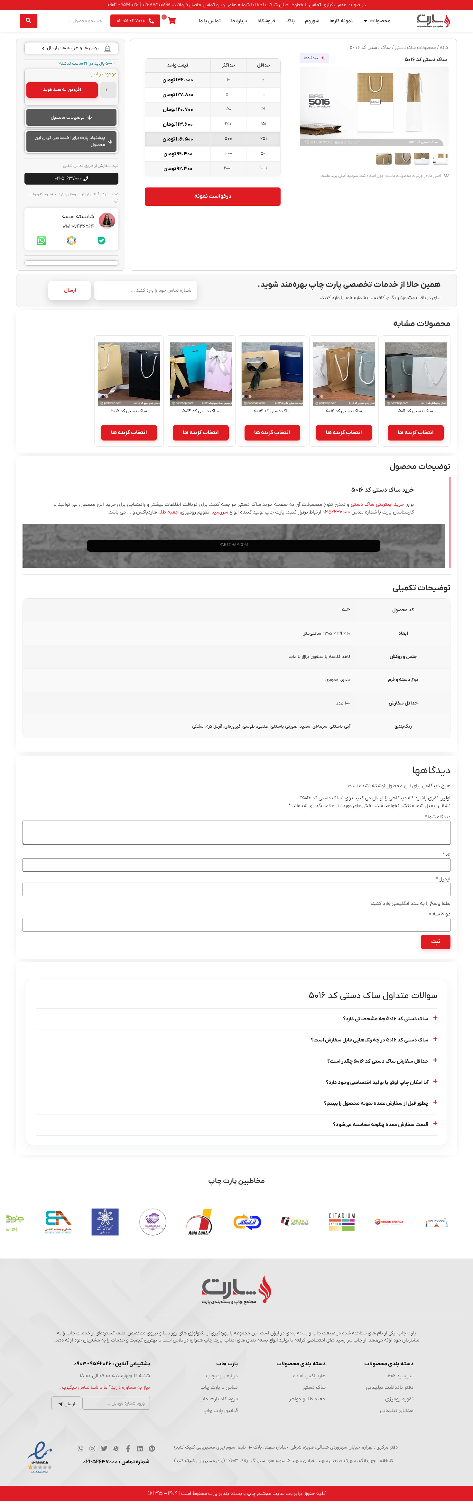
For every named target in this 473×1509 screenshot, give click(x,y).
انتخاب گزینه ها (416, 432)
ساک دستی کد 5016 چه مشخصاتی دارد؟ (385, 1019)
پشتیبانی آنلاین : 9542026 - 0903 (112, 1364)
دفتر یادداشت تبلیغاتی (389, 1387)
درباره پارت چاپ (222, 1376)
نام (446, 854)
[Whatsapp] (80, 1448)
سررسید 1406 (399, 1376)
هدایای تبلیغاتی (396, 1410)
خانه (444, 48)
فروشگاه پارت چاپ (218, 1399)
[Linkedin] (139, 1448)
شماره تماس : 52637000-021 (116, 1462)
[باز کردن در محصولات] (365, 21)
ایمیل (443, 879)
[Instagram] (92, 1448)
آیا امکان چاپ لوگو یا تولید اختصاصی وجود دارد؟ (377, 1082)
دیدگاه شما (437, 817)
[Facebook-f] (128, 1448)
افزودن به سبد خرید (62, 90)
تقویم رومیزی (399, 1399)
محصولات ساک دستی (415, 48)
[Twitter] (104, 1448)
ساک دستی (314, 1387)
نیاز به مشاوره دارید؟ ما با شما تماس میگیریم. (105, 1387)
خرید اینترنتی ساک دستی (377, 504)
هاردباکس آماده (309, 1376)
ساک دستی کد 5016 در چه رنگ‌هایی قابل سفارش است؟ (369, 1040)
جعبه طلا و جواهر (307, 1399)
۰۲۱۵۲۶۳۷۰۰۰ (336, 512)
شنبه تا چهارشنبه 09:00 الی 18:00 (115, 1375)
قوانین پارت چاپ (220, 1410)
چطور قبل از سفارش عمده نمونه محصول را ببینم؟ (376, 1103)
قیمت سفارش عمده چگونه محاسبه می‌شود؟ (380, 1125)
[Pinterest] (151, 1448)
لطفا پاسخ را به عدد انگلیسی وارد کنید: (410, 903)
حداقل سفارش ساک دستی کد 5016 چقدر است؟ (377, 1061)
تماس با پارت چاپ (219, 1387)
